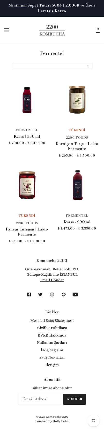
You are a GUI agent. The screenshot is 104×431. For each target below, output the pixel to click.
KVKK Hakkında (52, 335)
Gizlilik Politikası (52, 327)
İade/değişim (52, 349)
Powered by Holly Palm (52, 421)
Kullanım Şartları (52, 342)
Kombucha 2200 (57, 417)
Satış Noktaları (52, 357)
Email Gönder (52, 279)
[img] (29, 295)
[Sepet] (97, 30)
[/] (52, 29)
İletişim (52, 364)
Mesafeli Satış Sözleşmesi (52, 320)
